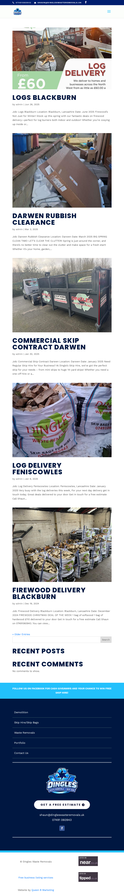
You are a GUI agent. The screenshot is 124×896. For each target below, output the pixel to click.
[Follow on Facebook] (62, 828)
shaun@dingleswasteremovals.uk (62, 814)
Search (106, 639)
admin (19, 104)
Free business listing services (35, 877)
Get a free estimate (61, 805)
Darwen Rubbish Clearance (44, 219)
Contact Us (21, 753)
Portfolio (19, 743)
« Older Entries (21, 634)
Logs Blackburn (44, 97)
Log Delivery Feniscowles (37, 469)
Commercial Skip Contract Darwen (49, 344)
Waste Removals (24, 733)
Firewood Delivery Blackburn (49, 593)
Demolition (21, 712)
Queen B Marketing (42, 890)
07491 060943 (62, 819)
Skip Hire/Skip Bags (26, 722)
